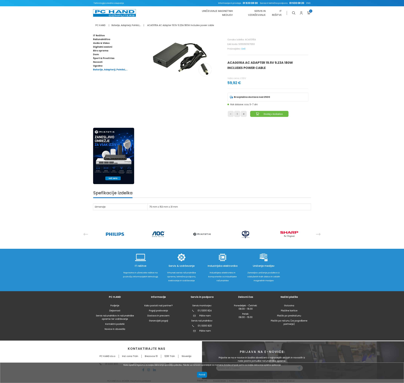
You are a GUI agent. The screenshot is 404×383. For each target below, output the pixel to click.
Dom (96, 54)
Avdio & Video (101, 43)
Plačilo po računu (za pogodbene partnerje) (289, 322)
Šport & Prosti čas (103, 58)
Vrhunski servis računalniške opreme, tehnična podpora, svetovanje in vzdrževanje (181, 276)
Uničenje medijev (263, 266)
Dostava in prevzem (158, 315)
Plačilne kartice (289, 310)
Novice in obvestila (115, 329)
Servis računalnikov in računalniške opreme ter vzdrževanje (115, 317)
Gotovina (289, 305)
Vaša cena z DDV (236, 78)
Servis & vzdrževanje (182, 266)
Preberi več (202, 380)
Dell (243, 48)
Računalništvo (101, 39)
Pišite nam (205, 315)
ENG (308, 3)
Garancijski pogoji (158, 320)
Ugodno (98, 65)
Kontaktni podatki (115, 324)
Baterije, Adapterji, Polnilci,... (110, 69)
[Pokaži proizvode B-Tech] (246, 234)
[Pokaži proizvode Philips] (115, 234)
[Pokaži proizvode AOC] (158, 234)
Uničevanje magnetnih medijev (217, 13)
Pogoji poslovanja (158, 310)
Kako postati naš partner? (158, 305)
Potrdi (202, 374)
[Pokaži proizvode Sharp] (289, 234)
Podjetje (114, 305)
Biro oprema (100, 50)
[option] (115, 234)
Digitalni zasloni (102, 46)
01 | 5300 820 (205, 325)
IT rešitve (277, 13)
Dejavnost (114, 310)
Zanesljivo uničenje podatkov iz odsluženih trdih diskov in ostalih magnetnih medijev (263, 276)
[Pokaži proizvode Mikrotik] (202, 234)
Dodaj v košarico (273, 114)
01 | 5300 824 (205, 310)
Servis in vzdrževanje (257, 13)
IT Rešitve (99, 35)
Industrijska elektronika (223, 266)
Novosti (97, 62)
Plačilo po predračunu (289, 315)
